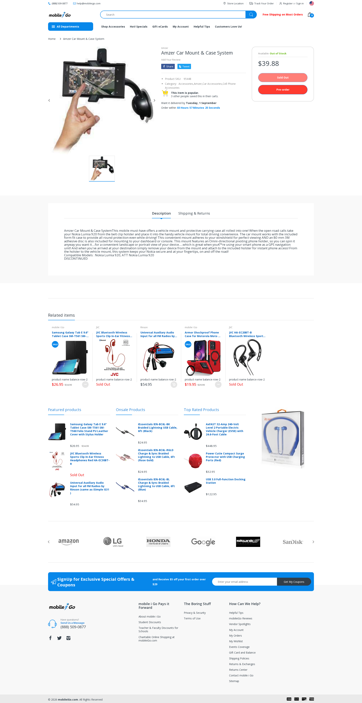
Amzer (164, 48)
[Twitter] (59, 639)
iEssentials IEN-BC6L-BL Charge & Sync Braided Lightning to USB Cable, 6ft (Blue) (156, 484)
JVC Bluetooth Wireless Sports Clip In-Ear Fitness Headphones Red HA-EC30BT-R (113, 334)
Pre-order (282, 89)
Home (52, 39)
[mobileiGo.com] (60, 14)
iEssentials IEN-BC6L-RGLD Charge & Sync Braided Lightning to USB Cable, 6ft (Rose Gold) (156, 455)
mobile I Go (58, 327)
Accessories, (186, 83)
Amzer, (198, 83)
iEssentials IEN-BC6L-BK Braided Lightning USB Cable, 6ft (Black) (157, 428)
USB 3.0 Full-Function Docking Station (225, 481)
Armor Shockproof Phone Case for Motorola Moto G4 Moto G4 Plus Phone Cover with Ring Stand (203, 334)
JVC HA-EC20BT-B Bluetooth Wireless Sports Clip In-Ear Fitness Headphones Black (247, 334)
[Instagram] (68, 639)
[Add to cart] (174, 384)
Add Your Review (170, 59)
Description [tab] (161, 213)
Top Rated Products (201, 409)
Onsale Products (130, 409)
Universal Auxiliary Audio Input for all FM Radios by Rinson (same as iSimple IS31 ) (157, 334)
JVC (98, 327)
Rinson (144, 327)
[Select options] (85, 384)
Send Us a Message (72, 622)
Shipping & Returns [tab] (194, 213)
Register (288, 3)
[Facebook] (50, 639)
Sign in (300, 3)
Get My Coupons (294, 582)
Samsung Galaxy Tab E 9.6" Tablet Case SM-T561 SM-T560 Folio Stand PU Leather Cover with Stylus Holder (70, 334)
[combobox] (178, 14)
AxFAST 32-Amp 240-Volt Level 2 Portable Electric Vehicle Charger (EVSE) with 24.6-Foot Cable (224, 429)
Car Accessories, (212, 83)
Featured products (64, 409)
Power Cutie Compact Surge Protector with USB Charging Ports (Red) (225, 457)
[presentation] (49, 542)
